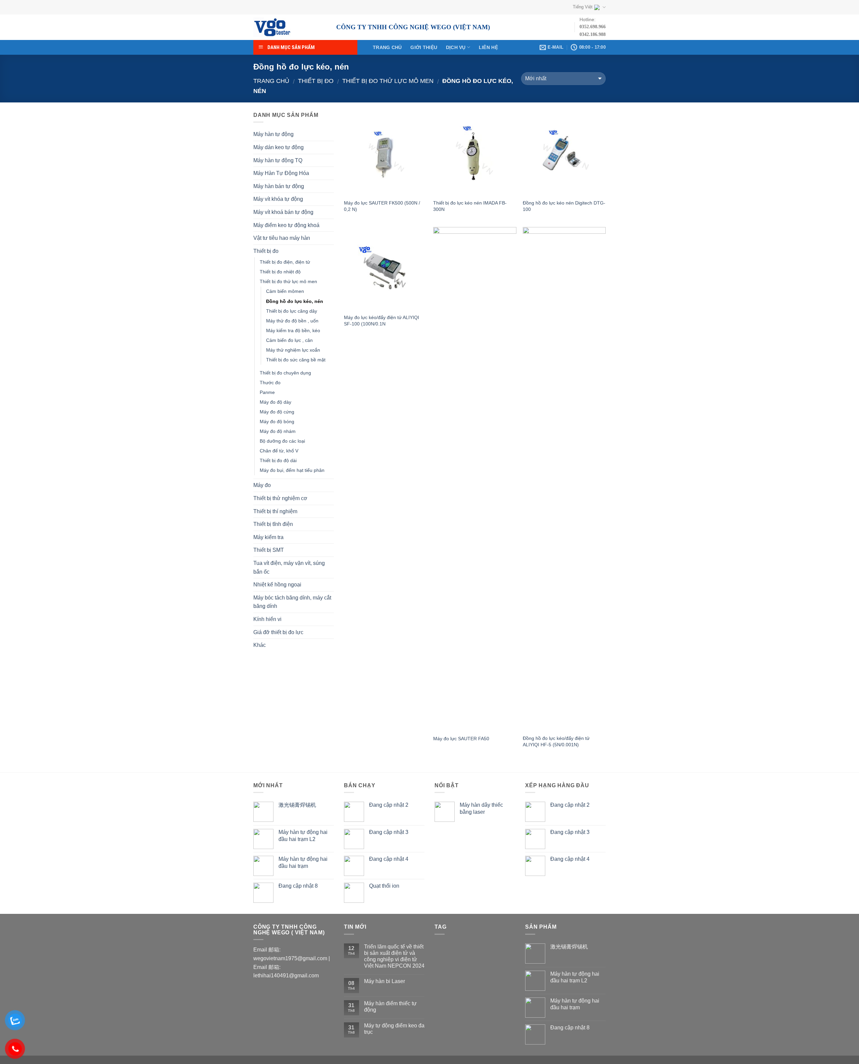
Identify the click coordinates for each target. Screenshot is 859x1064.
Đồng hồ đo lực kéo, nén (294, 301)
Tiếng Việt (583, 6)
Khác (259, 645)
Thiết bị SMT (268, 550)
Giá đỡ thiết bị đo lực (278, 632)
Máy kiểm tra (268, 537)
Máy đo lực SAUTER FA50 (461, 738)
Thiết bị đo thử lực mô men (388, 80)
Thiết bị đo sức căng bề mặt (295, 359)
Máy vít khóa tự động (278, 199)
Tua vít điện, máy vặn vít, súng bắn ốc (289, 567)
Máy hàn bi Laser (384, 981)
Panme (267, 392)
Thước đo (270, 382)
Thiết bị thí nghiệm (275, 511)
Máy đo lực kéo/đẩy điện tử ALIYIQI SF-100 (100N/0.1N (381, 320)
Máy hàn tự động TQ (277, 160)
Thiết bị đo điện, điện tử (285, 262)
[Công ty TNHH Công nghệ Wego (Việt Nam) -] (289, 27)
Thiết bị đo (316, 80)
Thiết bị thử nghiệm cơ (280, 498)
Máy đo (262, 485)
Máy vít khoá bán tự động (283, 212)
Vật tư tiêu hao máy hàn (281, 238)
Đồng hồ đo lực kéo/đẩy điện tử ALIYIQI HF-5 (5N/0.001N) (556, 741)
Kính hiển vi (267, 619)
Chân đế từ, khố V (279, 450)
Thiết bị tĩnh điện (273, 524)
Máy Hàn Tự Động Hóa (281, 173)
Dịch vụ (456, 47)
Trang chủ (387, 47)
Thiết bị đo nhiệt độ (280, 271)
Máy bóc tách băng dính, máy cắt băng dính (292, 602)
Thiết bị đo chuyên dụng (285, 372)
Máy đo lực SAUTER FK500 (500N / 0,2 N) (382, 206)
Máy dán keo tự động (278, 147)
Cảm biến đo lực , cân (289, 340)
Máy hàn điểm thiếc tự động (390, 1007)
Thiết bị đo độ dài (278, 460)
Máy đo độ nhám (278, 431)
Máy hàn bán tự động (278, 186)
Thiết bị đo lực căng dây (291, 311)
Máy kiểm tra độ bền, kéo (293, 330)
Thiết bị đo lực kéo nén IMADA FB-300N (470, 206)
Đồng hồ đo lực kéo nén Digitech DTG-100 (564, 206)
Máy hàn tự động (273, 134)
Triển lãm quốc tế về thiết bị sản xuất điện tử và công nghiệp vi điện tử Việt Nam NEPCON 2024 (394, 956)
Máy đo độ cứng (277, 411)
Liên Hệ (488, 47)
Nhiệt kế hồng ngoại (277, 584)
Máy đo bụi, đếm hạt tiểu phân (292, 470)
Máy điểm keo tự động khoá (286, 225)
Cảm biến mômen (285, 291)
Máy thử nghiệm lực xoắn (293, 350)
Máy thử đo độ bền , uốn (292, 320)
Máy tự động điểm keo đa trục (394, 1029)
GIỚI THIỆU (423, 47)
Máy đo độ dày (275, 402)
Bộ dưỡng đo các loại (282, 441)
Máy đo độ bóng (277, 421)
